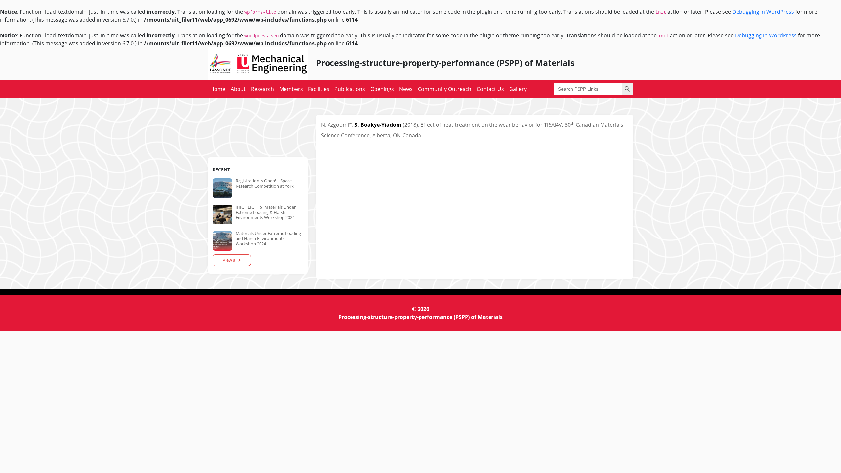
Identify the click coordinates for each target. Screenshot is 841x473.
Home (217, 89)
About (238, 89)
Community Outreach (444, 89)
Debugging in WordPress (763, 11)
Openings (382, 89)
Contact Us (490, 89)
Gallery (518, 89)
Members (291, 89)
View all (230, 260)
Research (262, 89)
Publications (349, 89)
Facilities (318, 89)
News (406, 89)
